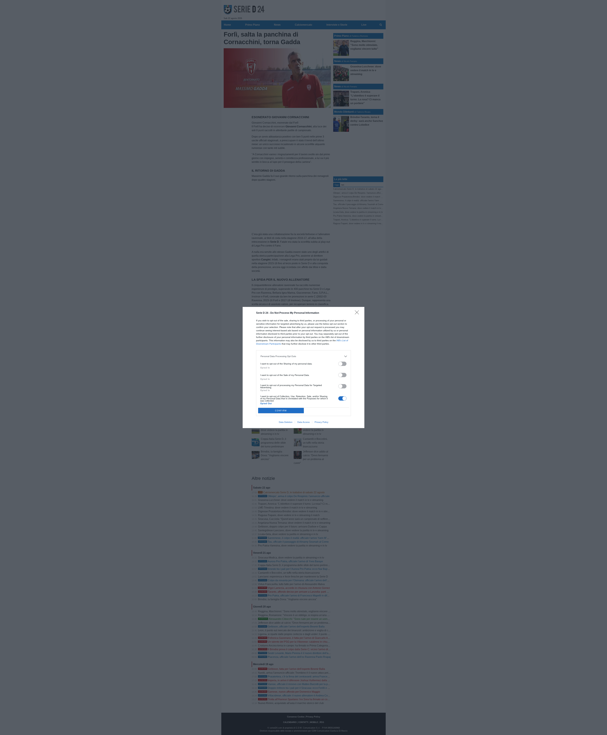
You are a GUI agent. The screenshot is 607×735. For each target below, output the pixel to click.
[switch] (342, 364)
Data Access (303, 422)
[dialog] (303, 367)
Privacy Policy (321, 422)
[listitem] (304, 356)
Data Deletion (285, 422)
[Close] (358, 313)
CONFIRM (281, 410)
